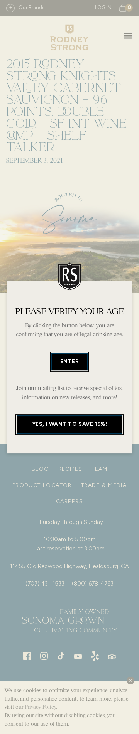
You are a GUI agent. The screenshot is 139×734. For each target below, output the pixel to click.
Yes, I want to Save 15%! (69, 424)
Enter (69, 361)
